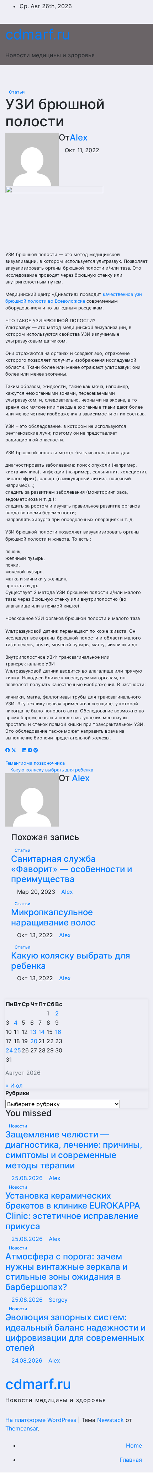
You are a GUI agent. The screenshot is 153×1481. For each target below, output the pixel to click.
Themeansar (21, 1428)
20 (33, 1041)
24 (9, 1050)
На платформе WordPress (41, 1419)
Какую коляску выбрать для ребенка (51, 770)
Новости (18, 1126)
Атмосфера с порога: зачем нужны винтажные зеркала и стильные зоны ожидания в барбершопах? (66, 1271)
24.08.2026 (27, 1360)
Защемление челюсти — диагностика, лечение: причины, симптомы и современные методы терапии (73, 1149)
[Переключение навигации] (73, 76)
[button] (127, 76)
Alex (79, 137)
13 (33, 1031)
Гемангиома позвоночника (35, 763)
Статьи (17, 92)
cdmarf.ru (37, 34)
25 (17, 1050)
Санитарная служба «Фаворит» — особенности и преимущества (71, 869)
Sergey (58, 1299)
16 (58, 1031)
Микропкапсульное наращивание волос (53, 917)
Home (134, 1445)
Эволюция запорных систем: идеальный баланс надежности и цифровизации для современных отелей (75, 1332)
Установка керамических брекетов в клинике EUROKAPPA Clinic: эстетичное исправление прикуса (72, 1210)
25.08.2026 (27, 1178)
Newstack (110, 1419)
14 (41, 1031)
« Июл (13, 1085)
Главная (131, 1459)
